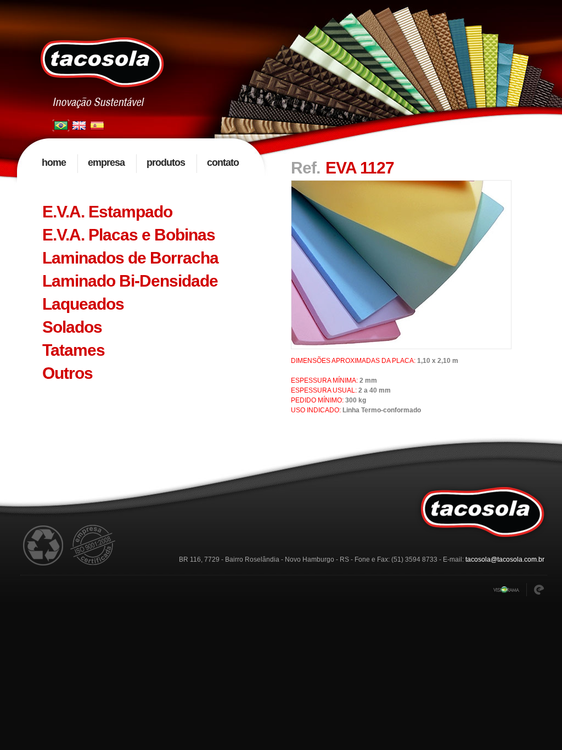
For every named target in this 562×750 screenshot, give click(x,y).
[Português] (61, 123)
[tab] (141, 212)
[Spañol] (97, 123)
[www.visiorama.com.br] (506, 591)
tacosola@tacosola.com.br (504, 559)
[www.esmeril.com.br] (539, 589)
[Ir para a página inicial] (103, 62)
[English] (79, 123)
